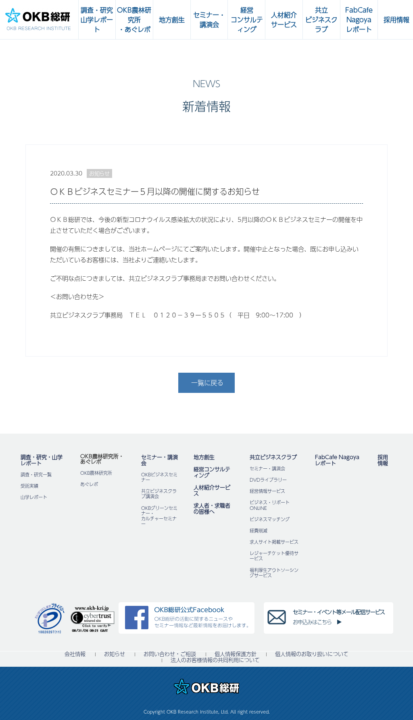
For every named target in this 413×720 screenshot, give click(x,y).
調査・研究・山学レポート (42, 460)
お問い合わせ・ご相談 (170, 654)
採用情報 (383, 460)
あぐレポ (89, 484)
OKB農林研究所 (96, 473)
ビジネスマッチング (270, 519)
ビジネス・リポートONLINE (270, 505)
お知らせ (114, 654)
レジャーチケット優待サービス (274, 556)
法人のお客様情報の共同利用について (215, 660)
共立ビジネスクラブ (273, 457)
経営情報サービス (267, 491)
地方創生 (204, 457)
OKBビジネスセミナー (159, 477)
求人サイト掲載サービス (274, 542)
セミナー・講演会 (159, 460)
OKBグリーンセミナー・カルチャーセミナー (159, 516)
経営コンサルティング (212, 472)
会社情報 (75, 654)
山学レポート (34, 497)
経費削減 (258, 530)
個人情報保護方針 (236, 654)
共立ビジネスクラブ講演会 (159, 493)
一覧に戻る (207, 383)
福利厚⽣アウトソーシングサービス (274, 573)
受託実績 (29, 485)
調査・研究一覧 (36, 474)
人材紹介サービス (212, 490)
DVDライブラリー (268, 479)
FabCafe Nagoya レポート (337, 460)
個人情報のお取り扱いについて (311, 654)
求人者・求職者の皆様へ (212, 508)
